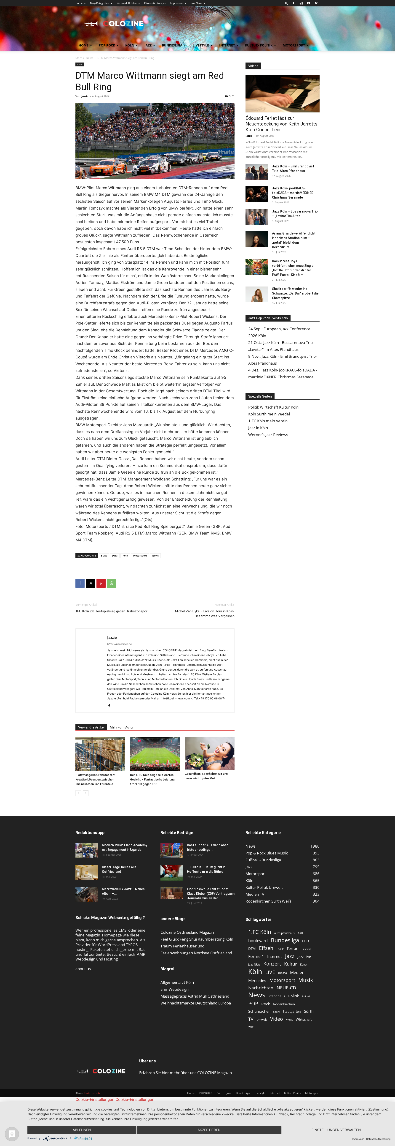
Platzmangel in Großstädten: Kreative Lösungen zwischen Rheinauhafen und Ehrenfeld (95, 779)
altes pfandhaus (284, 933)
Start (78, 58)
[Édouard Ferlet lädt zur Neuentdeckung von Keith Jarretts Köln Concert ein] (283, 93)
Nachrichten (260, 987)
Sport (276, 1011)
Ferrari (293, 948)
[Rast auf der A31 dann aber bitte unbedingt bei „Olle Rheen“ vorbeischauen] (171, 850)
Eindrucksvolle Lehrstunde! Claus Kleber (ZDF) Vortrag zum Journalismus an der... (211, 893)
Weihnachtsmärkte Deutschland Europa (195, 1003)
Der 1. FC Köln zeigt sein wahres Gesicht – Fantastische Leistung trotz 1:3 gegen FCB (152, 779)
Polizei (306, 996)
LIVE (270, 972)
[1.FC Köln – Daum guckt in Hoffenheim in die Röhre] (171, 873)
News (89, 58)
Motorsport (294, 45)
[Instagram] (301, 3)
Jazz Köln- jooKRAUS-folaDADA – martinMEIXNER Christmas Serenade (292, 192)
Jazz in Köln (258, 427)
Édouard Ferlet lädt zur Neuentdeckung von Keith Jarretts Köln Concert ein (282, 123)
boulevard (258, 940)
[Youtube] (308, 3)
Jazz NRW (254, 964)
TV (250, 1019)
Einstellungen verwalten (336, 1130)
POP (253, 1003)
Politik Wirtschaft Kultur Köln (273, 407)
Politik (293, 996)
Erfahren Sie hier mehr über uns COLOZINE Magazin (185, 1072)
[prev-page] (78, 793)
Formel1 (256, 956)
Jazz (148, 45)
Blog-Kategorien (99, 3)
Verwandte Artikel (91, 727)
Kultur (290, 963)
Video (276, 1018)
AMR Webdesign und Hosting (110, 957)
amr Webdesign (174, 989)
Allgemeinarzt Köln (177, 982)
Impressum (176, 3)
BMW (104, 555)
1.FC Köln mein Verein (268, 420)
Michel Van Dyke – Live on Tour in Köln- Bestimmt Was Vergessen (205, 613)
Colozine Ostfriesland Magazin (187, 932)
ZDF (251, 1027)
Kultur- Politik (258, 45)
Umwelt (261, 1020)
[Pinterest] (101, 583)
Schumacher (259, 1011)
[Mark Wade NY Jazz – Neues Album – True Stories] (86, 895)
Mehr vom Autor (121, 727)
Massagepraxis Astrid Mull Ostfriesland (194, 996)
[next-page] (85, 793)
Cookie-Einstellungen (94, 1099)
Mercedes (257, 980)
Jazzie (84, 96)
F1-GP (280, 949)
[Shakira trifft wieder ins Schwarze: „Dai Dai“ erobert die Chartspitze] (257, 294)
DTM (114, 555)
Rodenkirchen (284, 1004)
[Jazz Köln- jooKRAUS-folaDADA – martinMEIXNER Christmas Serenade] (257, 194)
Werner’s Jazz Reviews (268, 434)
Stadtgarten (292, 1011)
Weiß (289, 1020)
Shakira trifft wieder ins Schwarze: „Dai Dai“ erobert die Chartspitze (295, 293)
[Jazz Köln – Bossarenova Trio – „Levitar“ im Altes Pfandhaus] (257, 217)
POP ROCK (107, 45)
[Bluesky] (316, 3)
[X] (90, 583)
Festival (306, 949)
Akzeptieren (209, 1130)
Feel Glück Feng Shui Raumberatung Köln (196, 939)
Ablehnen (82, 1130)
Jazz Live (304, 956)
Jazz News (196, 3)
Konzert (272, 963)
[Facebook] (293, 3)
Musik (305, 980)
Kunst (303, 964)
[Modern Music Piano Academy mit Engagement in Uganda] (86, 851)
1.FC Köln (259, 932)
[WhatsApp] (111, 583)
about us (83, 968)
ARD (300, 933)
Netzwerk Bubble (127, 3)
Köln (129, 45)
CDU (305, 941)
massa (282, 973)
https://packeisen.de (119, 644)
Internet (227, 45)
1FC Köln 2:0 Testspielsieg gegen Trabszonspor (111, 611)
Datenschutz (92, 1093)
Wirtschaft (304, 1019)
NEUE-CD (286, 987)
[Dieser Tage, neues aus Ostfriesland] (86, 873)
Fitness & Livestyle (155, 3)
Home (79, 3)
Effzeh (266, 948)
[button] (286, 3)
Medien (297, 972)
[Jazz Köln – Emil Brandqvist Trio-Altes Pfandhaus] (257, 172)
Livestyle (201, 45)
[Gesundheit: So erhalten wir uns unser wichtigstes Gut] (210, 753)
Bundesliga (172, 45)
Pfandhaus (277, 996)
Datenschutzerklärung (378, 1139)
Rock (265, 1003)
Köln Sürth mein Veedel (269, 414)
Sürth (309, 1011)
